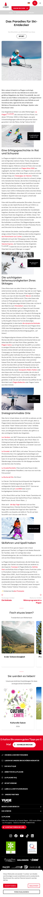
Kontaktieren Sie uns (14, 827)
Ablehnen (33, 886)
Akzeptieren (10, 886)
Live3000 (18, 489)
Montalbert (19, 306)
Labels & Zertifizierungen (16, 789)
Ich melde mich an (24, 745)
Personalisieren (21, 892)
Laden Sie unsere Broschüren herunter (21, 760)
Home (11, 12)
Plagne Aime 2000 (27, 168)
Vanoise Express (7, 244)
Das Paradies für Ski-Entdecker (25, 12)
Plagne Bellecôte (19, 382)
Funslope (14, 567)
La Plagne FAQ (10, 777)
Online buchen (19, 8)
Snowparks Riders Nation (28, 370)
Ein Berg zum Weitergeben (16, 755)
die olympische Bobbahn (31, 323)
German (29, 3)
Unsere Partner (12, 794)
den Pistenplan (19, 591)
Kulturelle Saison (18, 722)
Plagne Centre (7, 345)
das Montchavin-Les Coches (12, 236)
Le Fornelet (5, 451)
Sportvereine (10, 783)
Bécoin (28, 296)
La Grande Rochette (9, 468)
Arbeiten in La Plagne (13, 772)
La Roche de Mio (7, 477)
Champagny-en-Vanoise (23, 176)
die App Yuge (15, 504)
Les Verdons (6, 437)
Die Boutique (10, 766)
